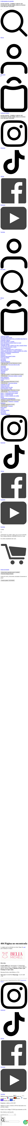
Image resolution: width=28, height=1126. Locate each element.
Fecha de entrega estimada (7, 573)
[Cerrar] (1, 532)
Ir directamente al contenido (7, 1)
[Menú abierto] (1, 9)
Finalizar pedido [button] (7, 580)
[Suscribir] (15, 1115)
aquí (24, 947)
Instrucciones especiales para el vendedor (10, 572)
